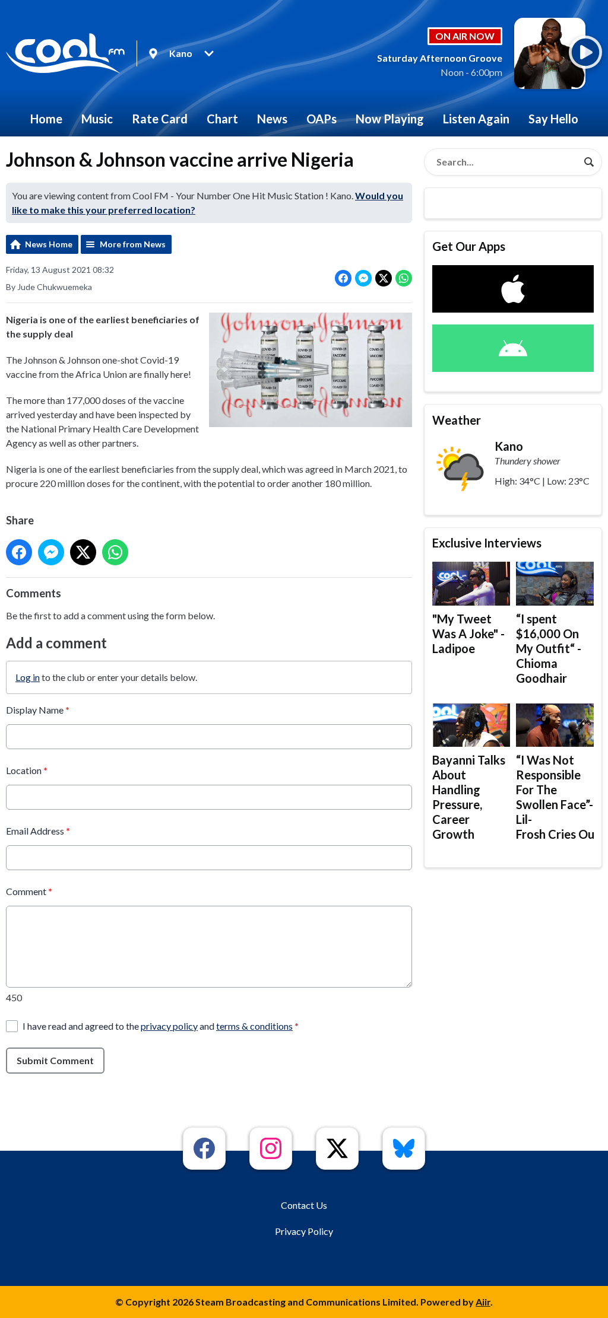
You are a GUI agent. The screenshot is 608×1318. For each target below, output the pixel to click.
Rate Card (160, 119)
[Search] (589, 162)
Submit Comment (55, 1060)
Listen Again (476, 119)
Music (97, 119)
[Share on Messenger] (363, 278)
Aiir (483, 1301)
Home (46, 119)
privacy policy (169, 1026)
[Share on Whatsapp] (403, 278)
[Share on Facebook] (343, 278)
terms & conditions (254, 1026)
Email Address (38, 830)
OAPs (321, 119)
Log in (27, 677)
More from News (133, 244)
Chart (222, 119)
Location (27, 770)
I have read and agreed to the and (161, 1026)
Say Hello (553, 119)
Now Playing (390, 119)
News (272, 119)
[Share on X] (383, 278)
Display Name (37, 709)
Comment (29, 891)
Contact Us (304, 1205)
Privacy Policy (304, 1231)
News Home (48, 244)
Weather (456, 420)
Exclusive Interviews (487, 543)
